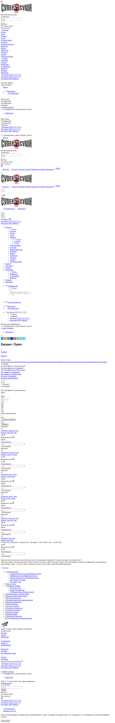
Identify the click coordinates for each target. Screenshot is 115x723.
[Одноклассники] (5, 338)
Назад (14, 229)
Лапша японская (46, 362)
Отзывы (4, 651)
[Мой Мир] (8, 338)
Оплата (4, 657)
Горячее (17, 241)
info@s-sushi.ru (8, 107)
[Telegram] (24, 338)
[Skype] (21, 338)
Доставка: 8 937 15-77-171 (11, 75)
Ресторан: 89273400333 (10, 79)
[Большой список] (3, 382)
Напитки (56, 362)
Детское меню (28, 362)
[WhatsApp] (18, 338)
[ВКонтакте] (2, 338)
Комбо (92, 362)
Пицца (62, 362)
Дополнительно (101, 362)
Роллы (10, 362)
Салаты (68, 362)
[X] (11, 338)
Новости (4, 643)
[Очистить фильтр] (2, 422)
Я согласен (5, 721)
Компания (14, 274)
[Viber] (14, 338)
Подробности (6, 442)
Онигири (4, 362)
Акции (87, 362)
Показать (5, 424)
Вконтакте (9, 113)
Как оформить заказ (8, 653)
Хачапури (74, 362)
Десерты (81, 362)
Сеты (15, 362)
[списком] (3, 380)
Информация (6, 645)
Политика (5, 649)
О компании (5, 641)
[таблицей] (5, 380)
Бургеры (37, 362)
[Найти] (3, 21)
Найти (4, 690)
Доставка (4, 659)
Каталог (13, 231)
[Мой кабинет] (2, 193)
